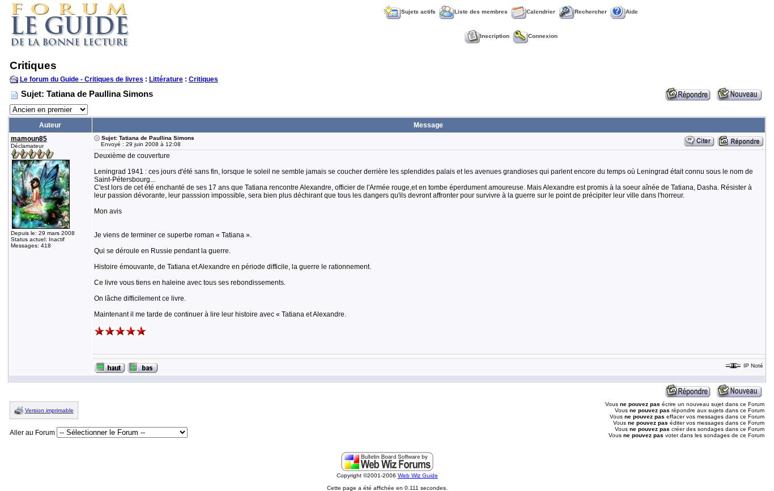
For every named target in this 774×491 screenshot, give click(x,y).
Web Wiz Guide (418, 475)
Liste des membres (481, 11)
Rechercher (591, 11)
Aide (632, 11)
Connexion (543, 36)
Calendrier (540, 11)
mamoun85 (29, 139)
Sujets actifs (418, 11)
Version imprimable (49, 410)
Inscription (494, 36)
